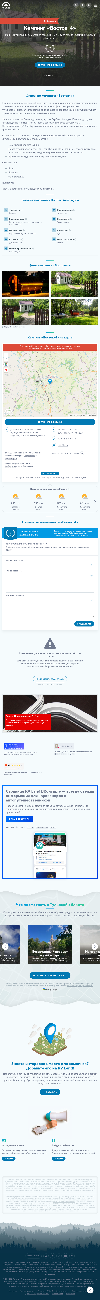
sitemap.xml (70, 1294)
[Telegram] (52, 1255)
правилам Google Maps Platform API (80, 986)
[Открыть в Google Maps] (6, 364)
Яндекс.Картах (11, 459)
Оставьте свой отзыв (29, 534)
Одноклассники (42, 827)
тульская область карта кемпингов (49, 1205)
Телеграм (30, 827)
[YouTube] (65, 1255)
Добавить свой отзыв (51, 679)
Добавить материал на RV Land (37, 1294)
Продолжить (84, 624)
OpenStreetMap (92, 415)
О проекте (13, 1291)
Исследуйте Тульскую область (50, 975)
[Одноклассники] (72, 1255)
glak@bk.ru (63, 445)
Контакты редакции (27, 1291)
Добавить (51, 1092)
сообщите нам (66, 348)
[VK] (59, 1255)
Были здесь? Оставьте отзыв (50, 57)
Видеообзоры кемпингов (81, 1291)
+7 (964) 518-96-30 (67, 438)
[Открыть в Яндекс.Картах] (6, 370)
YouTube (53, 827)
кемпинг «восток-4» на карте (70, 1209)
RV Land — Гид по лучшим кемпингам (27, 1279)
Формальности (57, 1294)
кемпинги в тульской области (64, 1202)
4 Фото (51, 75)
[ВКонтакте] (82, 453)
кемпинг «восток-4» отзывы (49, 1200)
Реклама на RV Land (45, 1291)
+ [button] (6, 354)
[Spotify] (46, 1255)
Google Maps (29, 456)
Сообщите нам (11, 466)
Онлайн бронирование (50, 65)
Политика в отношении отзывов (50, 685)
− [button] (6, 358)
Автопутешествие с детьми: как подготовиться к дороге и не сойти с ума (50, 477)
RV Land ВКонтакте (19, 819)
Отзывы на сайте (62, 1291)
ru (89, 5)
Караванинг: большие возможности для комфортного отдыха (53, 1269)
